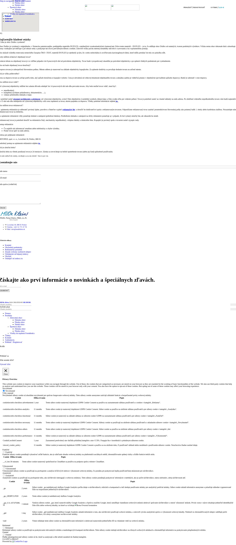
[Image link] (14, 221)
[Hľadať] (207, 7)
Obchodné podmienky (13, 247)
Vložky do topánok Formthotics (22, 14)
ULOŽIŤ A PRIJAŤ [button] (10, 539)
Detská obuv (20, 5)
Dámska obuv (20, 9)
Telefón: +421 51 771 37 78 (17, 227)
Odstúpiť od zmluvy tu (14, 258)
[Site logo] (98, 10)
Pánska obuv (20, 3)
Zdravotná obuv (16, 318)
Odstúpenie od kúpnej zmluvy (16, 254)
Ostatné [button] (5, 532)
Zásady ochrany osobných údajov (18, 252)
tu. (117, 101)
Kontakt (8, 245)
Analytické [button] (6, 473)
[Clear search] (228, 309)
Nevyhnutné (10, 391)
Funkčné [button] (5, 450)
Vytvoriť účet (5, 364)
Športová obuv (15, 7)
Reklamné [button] (6, 525)
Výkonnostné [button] (7, 466)
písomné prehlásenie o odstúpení (26, 99)
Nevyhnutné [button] (7, 388)
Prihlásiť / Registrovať (13, 342)
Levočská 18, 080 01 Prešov (17, 225)
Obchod (8, 256)
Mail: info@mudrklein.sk (16, 229)
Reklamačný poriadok (13, 250)
